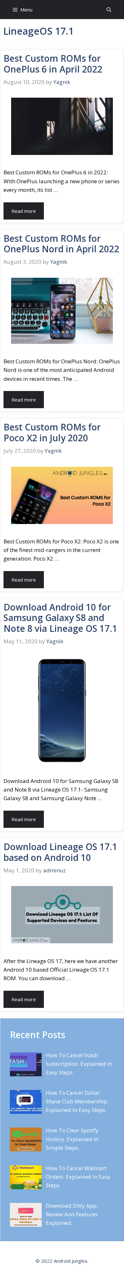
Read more (23, 211)
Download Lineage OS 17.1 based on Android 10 (60, 852)
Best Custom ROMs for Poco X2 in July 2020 (52, 432)
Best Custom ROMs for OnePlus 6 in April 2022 (52, 63)
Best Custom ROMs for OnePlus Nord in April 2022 (61, 243)
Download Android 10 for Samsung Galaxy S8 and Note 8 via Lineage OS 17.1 (60, 617)
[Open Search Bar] (109, 9)
